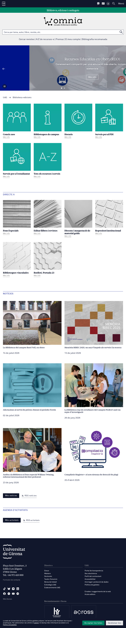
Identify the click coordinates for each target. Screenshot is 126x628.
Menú (121, 4)
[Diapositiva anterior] (3, 69)
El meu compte (72, 39)
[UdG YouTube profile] (13, 593)
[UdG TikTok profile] (4, 588)
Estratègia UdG (50, 585)
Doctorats (48, 576)
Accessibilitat (90, 579)
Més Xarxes (7, 599)
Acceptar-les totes (93, 623)
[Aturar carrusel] (4, 86)
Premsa (59, 39)
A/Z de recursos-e (45, 39)
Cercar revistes (26, 39)
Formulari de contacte (11, 580)
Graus (46, 571)
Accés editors (90, 594)
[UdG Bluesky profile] (8, 588)
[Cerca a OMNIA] (121, 32)
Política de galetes (92, 585)
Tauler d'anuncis (50, 579)
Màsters (47, 573)
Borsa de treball (50, 582)
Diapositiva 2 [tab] (64, 88)
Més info (63, 77)
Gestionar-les (114, 623)
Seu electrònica (91, 573)
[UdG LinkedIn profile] (17, 588)
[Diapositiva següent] (122, 69)
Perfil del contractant (93, 576)
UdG (5, 98)
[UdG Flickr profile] (8, 593)
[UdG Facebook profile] (4, 593)
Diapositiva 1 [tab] (61, 88)
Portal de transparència (94, 571)
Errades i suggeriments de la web (98, 591)
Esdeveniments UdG (52, 588)
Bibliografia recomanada (94, 39)
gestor (36, 623)
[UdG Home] (3, 3)
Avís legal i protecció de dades (96, 582)
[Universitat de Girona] (14, 552)
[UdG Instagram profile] (13, 588)
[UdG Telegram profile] (17, 593)
